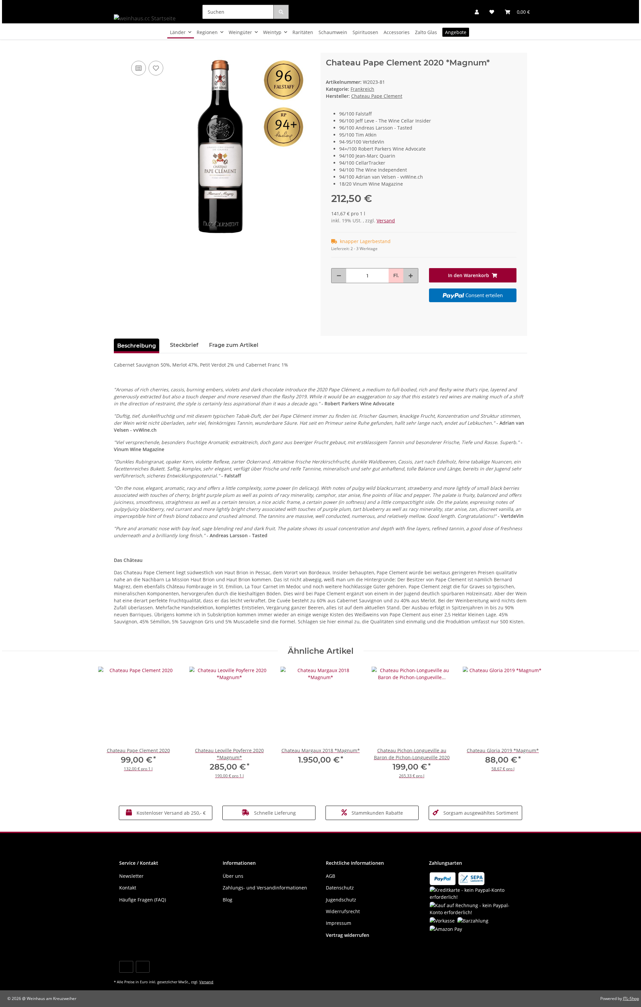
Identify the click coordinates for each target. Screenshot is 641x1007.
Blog (227, 899)
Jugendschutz (341, 899)
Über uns (233, 876)
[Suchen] (281, 12)
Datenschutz (340, 887)
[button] (476, 11)
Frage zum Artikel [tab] (233, 345)
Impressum (338, 923)
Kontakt (127, 887)
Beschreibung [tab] (136, 346)
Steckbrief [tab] (184, 345)
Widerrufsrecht (343, 911)
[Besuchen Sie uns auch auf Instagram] (143, 967)
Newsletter (131, 876)
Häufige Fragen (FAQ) (142, 899)
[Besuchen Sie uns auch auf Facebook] (126, 967)
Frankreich (362, 89)
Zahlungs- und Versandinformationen (265, 887)
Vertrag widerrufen (347, 935)
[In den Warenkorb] (119, 49)
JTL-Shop (631, 998)
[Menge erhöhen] (410, 275)
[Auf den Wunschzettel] (156, 68)
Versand (386, 220)
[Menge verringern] (339, 275)
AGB (330, 876)
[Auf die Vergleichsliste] (138, 68)
